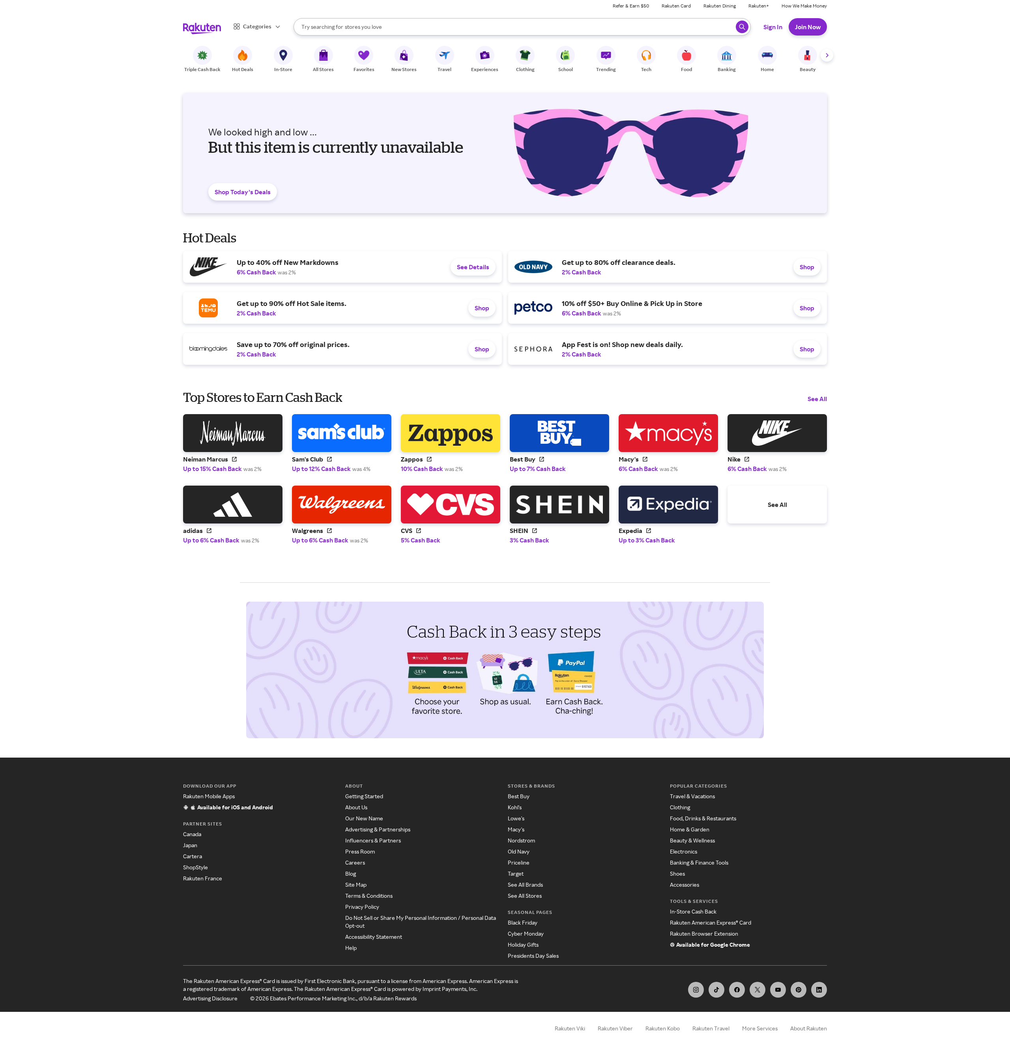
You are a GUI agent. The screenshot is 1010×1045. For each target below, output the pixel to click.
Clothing (680, 807)
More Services (760, 1028)
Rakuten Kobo (662, 1028)
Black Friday (522, 922)
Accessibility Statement (373, 936)
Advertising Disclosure (210, 998)
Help (351, 947)
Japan (190, 845)
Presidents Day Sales (533, 955)
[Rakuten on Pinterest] (798, 990)
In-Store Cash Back (693, 911)
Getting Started (364, 796)
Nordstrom (521, 840)
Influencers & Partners (373, 840)
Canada (192, 834)
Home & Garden (689, 829)
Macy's (516, 829)
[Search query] (742, 27)
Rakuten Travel (710, 1028)
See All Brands (525, 884)
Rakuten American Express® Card (710, 922)
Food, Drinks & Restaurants (703, 818)
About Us (356, 807)
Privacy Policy (362, 906)
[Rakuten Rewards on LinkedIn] (819, 990)
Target (516, 873)
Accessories (684, 884)
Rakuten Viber (615, 1028)
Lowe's (516, 818)
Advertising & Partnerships (377, 829)
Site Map (356, 884)
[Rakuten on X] (757, 990)
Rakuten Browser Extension (704, 933)
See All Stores (525, 895)
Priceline (518, 862)
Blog (350, 873)
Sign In (772, 27)
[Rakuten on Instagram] (696, 990)
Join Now (808, 27)
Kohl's (515, 807)
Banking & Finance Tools (699, 862)
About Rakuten (808, 1028)
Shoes (677, 873)
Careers (355, 862)
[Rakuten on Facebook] (737, 990)
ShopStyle (195, 867)
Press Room (360, 851)
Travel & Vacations (692, 796)
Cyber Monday (526, 933)
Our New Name (364, 818)
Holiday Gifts (523, 944)
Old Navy (518, 851)
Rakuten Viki (570, 1028)
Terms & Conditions (369, 895)
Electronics (683, 851)
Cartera (192, 856)
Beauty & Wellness (692, 840)
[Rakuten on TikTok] (716, 990)
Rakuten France (202, 878)
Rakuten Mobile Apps (209, 796)
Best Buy (518, 796)
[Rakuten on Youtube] (778, 990)
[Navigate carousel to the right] (827, 55)
